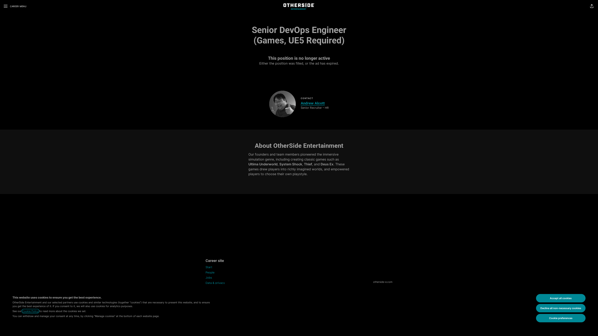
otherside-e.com (382, 281)
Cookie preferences (560, 318)
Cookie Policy (30, 311)
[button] (591, 6)
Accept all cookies (561, 298)
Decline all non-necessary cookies (560, 308)
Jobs (209, 277)
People (210, 272)
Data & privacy (215, 283)
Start (209, 267)
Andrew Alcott (313, 103)
